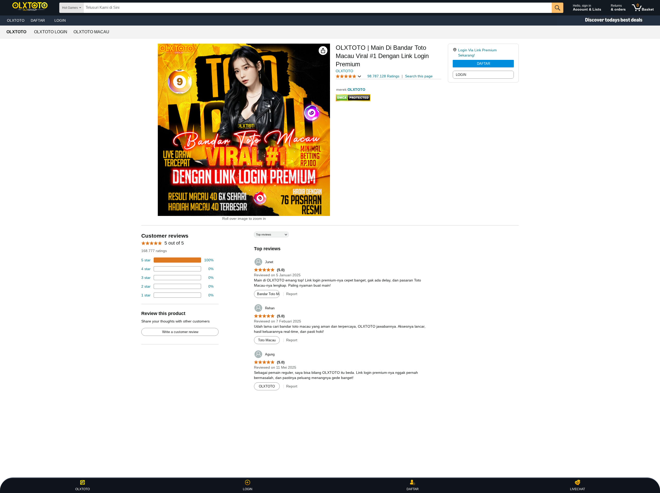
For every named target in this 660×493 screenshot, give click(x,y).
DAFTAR (483, 64)
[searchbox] (318, 8)
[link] (455, 52)
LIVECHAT (577, 489)
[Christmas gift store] (608, 20)
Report (291, 294)
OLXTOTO (15, 20)
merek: (342, 89)
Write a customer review (180, 332)
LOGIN (60, 20)
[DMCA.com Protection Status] (353, 97)
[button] (323, 50)
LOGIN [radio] (461, 75)
